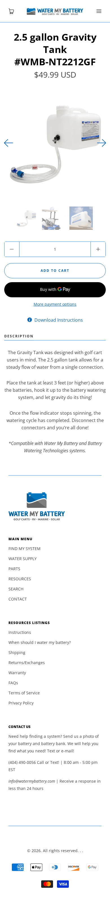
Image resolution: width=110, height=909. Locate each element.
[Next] (8, 143)
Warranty (17, 672)
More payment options (55, 304)
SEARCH (15, 589)
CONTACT (17, 599)
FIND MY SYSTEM (24, 548)
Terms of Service (24, 692)
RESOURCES (19, 578)
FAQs (13, 682)
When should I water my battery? (39, 642)
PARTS (14, 568)
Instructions (19, 632)
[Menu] (98, 11)
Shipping (16, 652)
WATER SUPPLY (22, 558)
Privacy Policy (21, 703)
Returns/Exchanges (26, 662)
